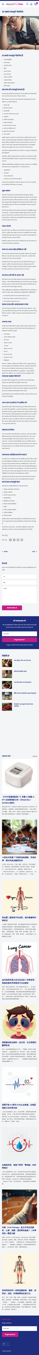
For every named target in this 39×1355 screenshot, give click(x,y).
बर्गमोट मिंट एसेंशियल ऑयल (20, 671)
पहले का (6, 551)
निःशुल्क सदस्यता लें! (19, 640)
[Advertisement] (19, 735)
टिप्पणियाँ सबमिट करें (12, 608)
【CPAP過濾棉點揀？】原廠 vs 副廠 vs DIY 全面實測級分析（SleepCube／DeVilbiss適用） (18, 800)
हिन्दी (4, 1344)
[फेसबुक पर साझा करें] (10, 540)
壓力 (6, 535)
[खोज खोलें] (27, 4)
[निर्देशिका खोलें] (3, 4)
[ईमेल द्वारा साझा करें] (21, 540)
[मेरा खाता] (31, 4)
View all (35, 756)
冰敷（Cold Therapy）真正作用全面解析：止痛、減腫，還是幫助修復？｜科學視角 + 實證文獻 (19, 1230)
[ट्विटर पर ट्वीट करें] (18, 540)
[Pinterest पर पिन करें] (14, 540)
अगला (33, 551)
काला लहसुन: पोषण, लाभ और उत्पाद (22, 660)
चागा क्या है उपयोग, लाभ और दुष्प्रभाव (22, 682)
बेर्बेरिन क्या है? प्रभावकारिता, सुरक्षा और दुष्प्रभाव (25, 693)
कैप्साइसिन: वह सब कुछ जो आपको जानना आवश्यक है (23, 705)
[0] (35, 4)
